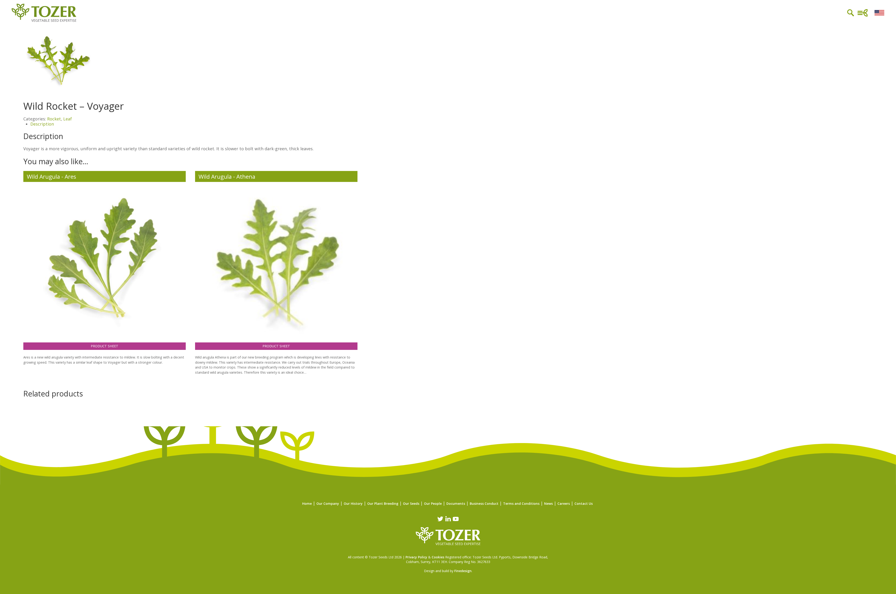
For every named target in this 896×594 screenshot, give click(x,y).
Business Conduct (484, 503)
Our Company (327, 503)
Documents (455, 503)
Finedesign (463, 571)
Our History (353, 503)
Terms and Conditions (521, 503)
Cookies (438, 557)
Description (42, 124)
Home (307, 503)
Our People (433, 503)
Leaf (67, 119)
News (548, 503)
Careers (563, 503)
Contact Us (583, 503)
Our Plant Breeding (382, 503)
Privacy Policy (416, 557)
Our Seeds (411, 503)
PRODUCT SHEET (104, 346)
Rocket (54, 119)
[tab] (451, 124)
